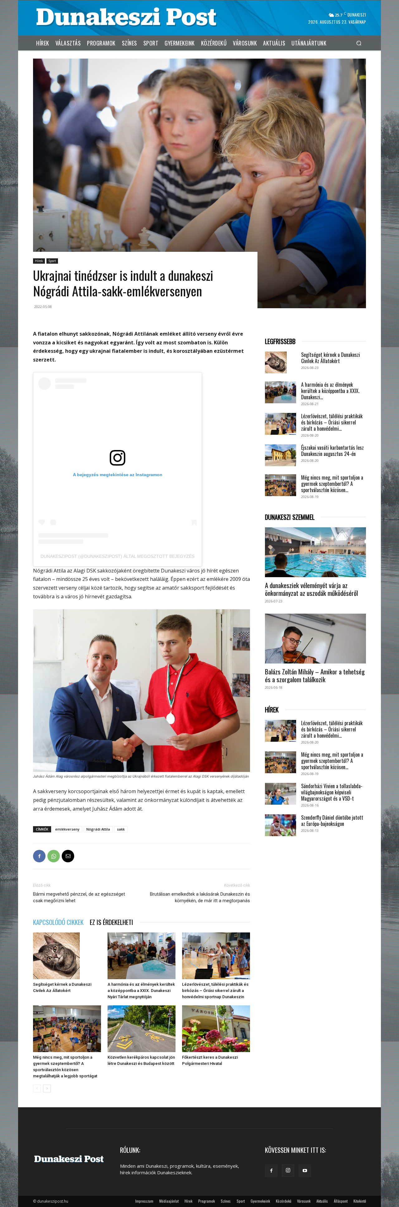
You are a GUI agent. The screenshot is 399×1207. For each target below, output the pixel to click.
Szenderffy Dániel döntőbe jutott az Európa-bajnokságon (332, 820)
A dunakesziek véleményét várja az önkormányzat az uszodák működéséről (311, 589)
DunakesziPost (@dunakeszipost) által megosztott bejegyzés (118, 556)
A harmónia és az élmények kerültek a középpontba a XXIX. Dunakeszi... (330, 391)
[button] (358, 43)
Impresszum (144, 1201)
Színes (226, 1201)
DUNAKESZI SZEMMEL (290, 517)
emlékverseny (67, 829)
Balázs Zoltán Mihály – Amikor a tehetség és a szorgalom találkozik (315, 675)
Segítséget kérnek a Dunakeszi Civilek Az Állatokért (330, 358)
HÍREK (272, 709)
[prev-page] (37, 1088)
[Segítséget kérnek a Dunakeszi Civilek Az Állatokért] (67, 955)
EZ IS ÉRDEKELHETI (111, 922)
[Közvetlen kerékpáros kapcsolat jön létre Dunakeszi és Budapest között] (141, 1028)
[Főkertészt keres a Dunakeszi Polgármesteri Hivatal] (216, 1028)
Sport (52, 261)
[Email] (68, 856)
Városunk (303, 1201)
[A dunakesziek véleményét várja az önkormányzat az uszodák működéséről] (315, 552)
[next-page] (47, 1088)
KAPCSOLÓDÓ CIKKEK (58, 922)
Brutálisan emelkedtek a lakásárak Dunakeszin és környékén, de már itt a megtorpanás (200, 897)
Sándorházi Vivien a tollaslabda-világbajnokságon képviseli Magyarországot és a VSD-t (332, 792)
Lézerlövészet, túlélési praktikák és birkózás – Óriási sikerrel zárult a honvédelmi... (332, 422)
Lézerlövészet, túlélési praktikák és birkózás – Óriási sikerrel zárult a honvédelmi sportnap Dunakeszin (215, 990)
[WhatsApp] (53, 856)
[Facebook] (39, 856)
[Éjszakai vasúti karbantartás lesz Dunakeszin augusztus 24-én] (280, 455)
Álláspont (341, 1201)
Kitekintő (359, 1201)
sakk (121, 829)
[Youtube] (305, 1171)
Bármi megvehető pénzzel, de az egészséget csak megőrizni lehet (79, 897)
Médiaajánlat (169, 1201)
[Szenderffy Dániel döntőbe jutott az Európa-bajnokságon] (280, 825)
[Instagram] (288, 1170)
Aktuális (322, 1201)
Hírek (39, 261)
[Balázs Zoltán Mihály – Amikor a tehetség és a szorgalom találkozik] (315, 638)
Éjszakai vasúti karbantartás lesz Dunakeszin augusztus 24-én (332, 450)
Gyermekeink (260, 1201)
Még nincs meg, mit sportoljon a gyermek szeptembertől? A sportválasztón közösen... (332, 484)
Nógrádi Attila (98, 829)
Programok (206, 1201)
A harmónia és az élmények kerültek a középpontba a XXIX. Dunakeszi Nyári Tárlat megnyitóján (141, 990)
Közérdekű (283, 1201)
